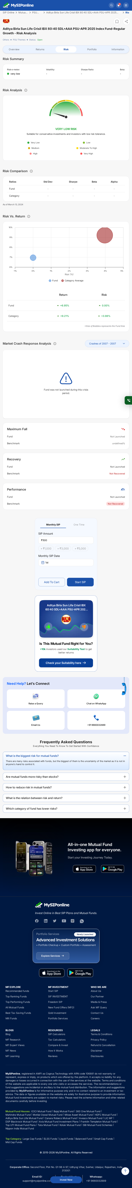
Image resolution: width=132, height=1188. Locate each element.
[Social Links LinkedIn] (46, 921)
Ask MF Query (99, 1007)
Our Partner (97, 996)
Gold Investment (57, 1012)
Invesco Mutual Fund (90, 1118)
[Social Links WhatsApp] (82, 921)
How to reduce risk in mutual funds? (29, 787)
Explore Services (50, 955)
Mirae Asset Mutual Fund (79, 1114)
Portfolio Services (58, 1018)
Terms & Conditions (101, 1034)
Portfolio (92, 49)
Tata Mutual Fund (47, 1125)
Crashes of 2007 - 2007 (102, 343)
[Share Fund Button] (126, 21)
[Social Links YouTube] (64, 921)
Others (6, 39)
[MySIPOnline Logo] (18, 5)
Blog (8, 1034)
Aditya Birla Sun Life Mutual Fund (24, 1118)
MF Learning (12, 1056)
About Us (96, 990)
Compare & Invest (58, 1045)
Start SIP (80, 582)
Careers (95, 1018)
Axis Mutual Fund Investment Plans (58, 1121)
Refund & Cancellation (103, 1045)
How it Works (55, 1050)
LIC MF (108, 1118)
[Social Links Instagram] (73, 921)
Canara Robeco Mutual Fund (61, 1118)
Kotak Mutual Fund (70, 1125)
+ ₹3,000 (63, 548)
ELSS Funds (50, 1138)
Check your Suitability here (63, 663)
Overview (14, 49)
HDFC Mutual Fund (105, 1114)
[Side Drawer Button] (126, 5)
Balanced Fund (83, 1138)
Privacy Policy (99, 1039)
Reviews (52, 1056)
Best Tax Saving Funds (18, 1012)
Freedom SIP (55, 1001)
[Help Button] (125, 1171)
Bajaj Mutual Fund (64, 1111)
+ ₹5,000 (80, 548)
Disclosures (97, 1056)
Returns (40, 49)
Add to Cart (51, 582)
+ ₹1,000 (46, 548)
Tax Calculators (56, 1039)
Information (118, 49)
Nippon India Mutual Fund (20, 1128)
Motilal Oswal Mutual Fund (47, 1114)
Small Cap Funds (103, 1138)
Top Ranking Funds (16, 996)
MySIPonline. (63, 1152)
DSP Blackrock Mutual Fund (21, 1121)
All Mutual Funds (15, 1007)
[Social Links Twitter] (55, 921)
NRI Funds (11, 1018)
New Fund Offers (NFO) (61, 1007)
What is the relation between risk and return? (34, 798)
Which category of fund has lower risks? (31, 808)
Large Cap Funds (32, 1138)
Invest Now (66, 1179)
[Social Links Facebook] (37, 921)
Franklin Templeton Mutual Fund (98, 1121)
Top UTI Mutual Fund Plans (21, 1125)
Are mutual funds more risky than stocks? (32, 776)
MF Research (13, 1039)
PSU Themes (19, 39)
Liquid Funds (66, 1138)
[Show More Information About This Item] (25, 90)
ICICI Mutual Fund (41, 1111)
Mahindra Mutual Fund (18, 1114)
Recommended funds (17, 990)
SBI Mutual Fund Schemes (97, 1125)
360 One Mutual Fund (88, 1111)
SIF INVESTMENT (58, 996)
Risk (66, 49)
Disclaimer (96, 1050)
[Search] (111, 5)
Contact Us (97, 1012)
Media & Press (99, 1001)
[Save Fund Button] (117, 21)
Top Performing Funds (18, 1001)
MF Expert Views (15, 1045)
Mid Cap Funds (14, 1142)
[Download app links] (84, 869)
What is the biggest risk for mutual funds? (32, 755)
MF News (11, 1050)
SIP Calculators (56, 1034)
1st (46, 562)
